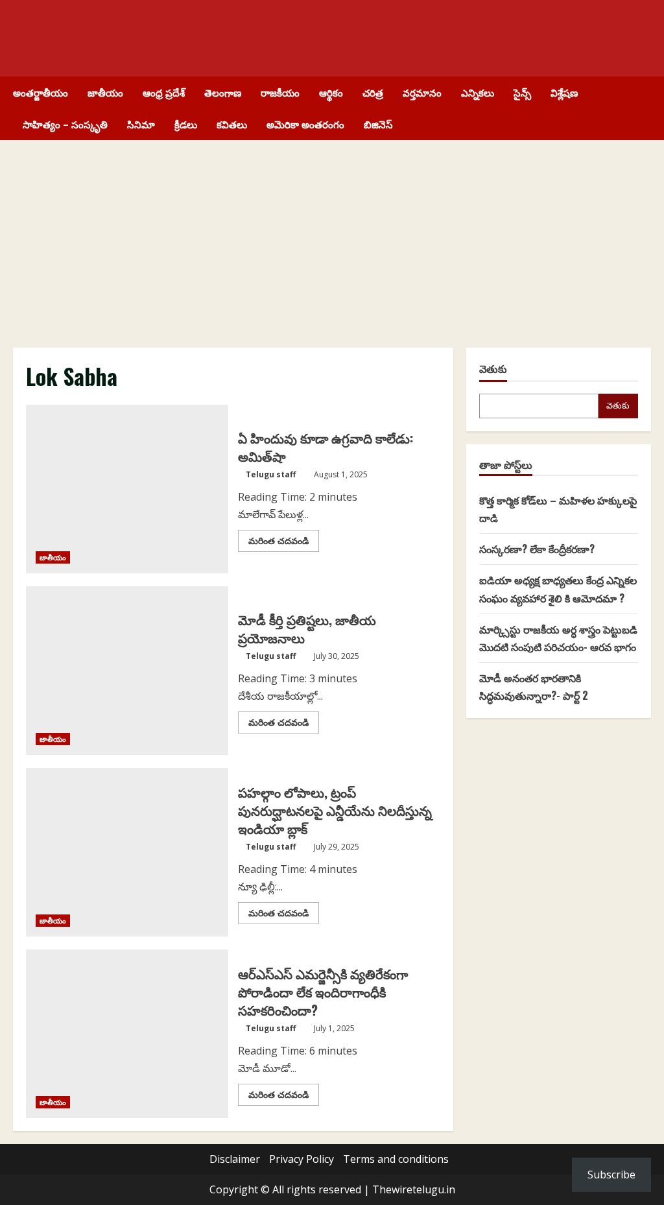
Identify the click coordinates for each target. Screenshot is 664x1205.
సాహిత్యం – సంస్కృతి (65, 124)
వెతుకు (493, 368)
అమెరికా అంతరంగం (305, 124)
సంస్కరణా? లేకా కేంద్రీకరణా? (537, 548)
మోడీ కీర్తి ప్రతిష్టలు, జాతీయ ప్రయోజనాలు (307, 628)
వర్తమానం (422, 92)
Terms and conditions (396, 1159)
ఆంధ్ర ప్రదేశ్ (164, 92)
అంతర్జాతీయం (40, 92)
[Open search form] (647, 108)
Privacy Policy (301, 1159)
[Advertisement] (332, 237)
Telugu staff (271, 474)
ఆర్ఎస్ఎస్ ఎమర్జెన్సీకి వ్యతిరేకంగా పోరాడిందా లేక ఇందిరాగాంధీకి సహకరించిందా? (323, 992)
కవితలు (232, 124)
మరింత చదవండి (283, 543)
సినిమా (141, 124)
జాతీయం (105, 92)
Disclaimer (234, 1159)
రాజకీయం (280, 92)
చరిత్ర (372, 92)
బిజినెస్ (378, 124)
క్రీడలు (185, 124)
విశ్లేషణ (564, 92)
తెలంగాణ (222, 92)
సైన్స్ (522, 92)
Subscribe (611, 1174)
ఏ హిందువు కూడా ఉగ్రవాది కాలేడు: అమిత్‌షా (325, 447)
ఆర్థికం (331, 92)
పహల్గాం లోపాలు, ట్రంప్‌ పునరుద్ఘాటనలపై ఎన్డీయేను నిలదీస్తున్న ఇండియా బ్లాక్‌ (335, 810)
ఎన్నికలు (477, 92)
